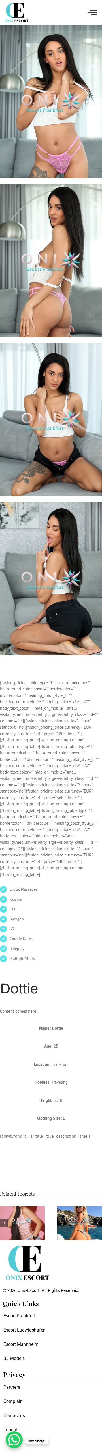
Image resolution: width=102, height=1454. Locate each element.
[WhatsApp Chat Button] (14, 1439)
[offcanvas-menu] (92, 12)
